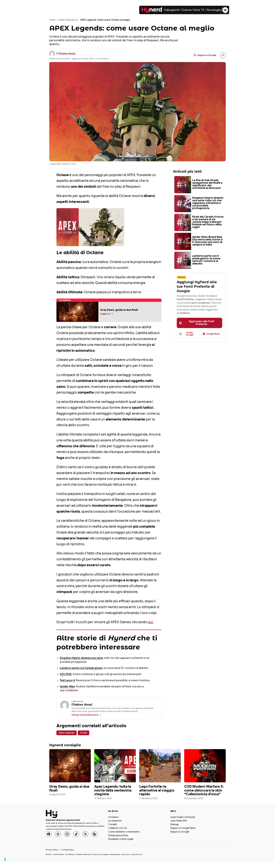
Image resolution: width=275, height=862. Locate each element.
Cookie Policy (68, 849)
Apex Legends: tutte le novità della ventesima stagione (112, 790)
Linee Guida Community (182, 817)
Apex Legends (66, 732)
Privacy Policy (52, 849)
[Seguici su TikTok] (76, 834)
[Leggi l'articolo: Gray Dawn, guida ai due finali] (70, 765)
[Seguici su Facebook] (49, 834)
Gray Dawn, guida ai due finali (69, 788)
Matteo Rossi (67, 53)
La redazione (115, 821)
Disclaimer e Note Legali (120, 839)
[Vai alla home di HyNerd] (151, 10)
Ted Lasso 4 (67, 680)
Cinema (186, 10)
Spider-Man (67, 686)
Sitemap (174, 824)
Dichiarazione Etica (118, 835)
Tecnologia (213, 10)
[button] (90, 227)
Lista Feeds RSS (178, 821)
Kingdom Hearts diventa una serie (81, 658)
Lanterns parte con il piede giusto (81, 668)
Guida (83, 732)
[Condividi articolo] (223, 55)
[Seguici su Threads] (58, 834)
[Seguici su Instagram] (67, 834)
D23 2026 (65, 674)
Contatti (112, 824)
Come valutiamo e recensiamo (124, 832)
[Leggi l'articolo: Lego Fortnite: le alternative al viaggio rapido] (160, 765)
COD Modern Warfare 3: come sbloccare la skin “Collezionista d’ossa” (203, 790)
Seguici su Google (179, 832)
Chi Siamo (113, 817)
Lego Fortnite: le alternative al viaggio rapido (156, 790)
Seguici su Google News (183, 828)
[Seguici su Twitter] (85, 834)
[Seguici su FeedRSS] (94, 834)
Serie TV (198, 10)
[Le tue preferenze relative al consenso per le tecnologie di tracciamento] (5, 859)
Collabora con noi (117, 828)
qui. (150, 622)
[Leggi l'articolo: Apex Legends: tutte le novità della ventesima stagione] (115, 765)
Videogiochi (171, 10)
